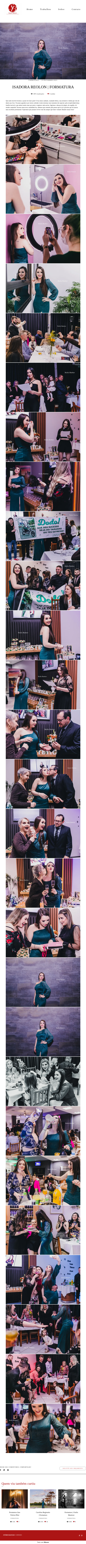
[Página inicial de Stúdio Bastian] (13, 9)
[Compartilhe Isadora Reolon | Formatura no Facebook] (0, 1470)
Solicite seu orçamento (73, 1468)
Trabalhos (45, 9)
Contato (76, 9)
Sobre (61, 9)
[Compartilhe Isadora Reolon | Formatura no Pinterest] (8, 1470)
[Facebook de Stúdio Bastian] (79, 1535)
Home (30, 9)
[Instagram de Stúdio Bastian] (81, 1535)
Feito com (43, 1542)
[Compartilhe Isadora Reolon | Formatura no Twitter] (4, 1470)
